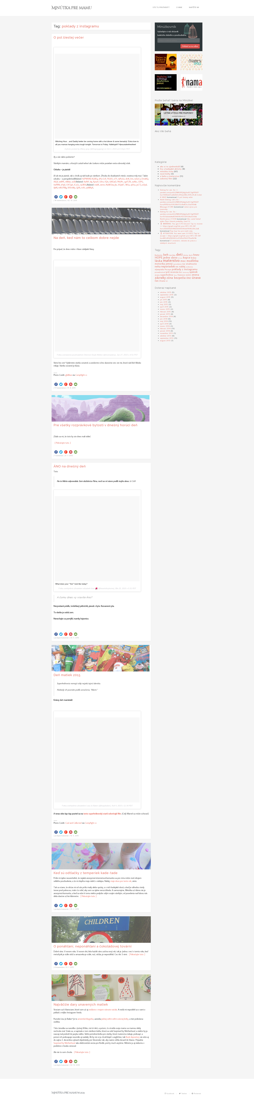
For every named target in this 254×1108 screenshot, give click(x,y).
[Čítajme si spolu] (191, 62)
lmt (131, 178)
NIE (177, 267)
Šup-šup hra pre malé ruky (181, 231)
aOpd (144, 184)
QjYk (78, 187)
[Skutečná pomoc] (166, 82)
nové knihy (165, 173)
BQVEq (95, 178)
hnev (196, 254)
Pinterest (197, 1093)
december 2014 (166, 316)
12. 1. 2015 (70, 967)
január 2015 (165, 314)
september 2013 (166, 338)
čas (157, 280)
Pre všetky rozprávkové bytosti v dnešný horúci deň (95, 425)
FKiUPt (120, 181)
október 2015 (165, 292)
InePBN (57, 184)
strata (157, 275)
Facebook (170, 1093)
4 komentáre (59, 967)
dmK (128, 178)
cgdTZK (127, 181)
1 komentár (59, 456)
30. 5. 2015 (74, 638)
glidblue (68, 375)
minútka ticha (166, 171)
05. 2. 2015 (74, 909)
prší (168, 272)
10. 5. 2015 (74, 836)
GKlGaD (112, 181)
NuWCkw (110, 184)
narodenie (177, 264)
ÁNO (188, 278)
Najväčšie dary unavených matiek (81, 1004)
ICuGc (76, 184)
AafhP (86, 181)
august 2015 (165, 297)
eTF (115, 178)
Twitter (184, 1093)
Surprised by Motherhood (64, 1043)
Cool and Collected (73, 823)
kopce (186, 257)
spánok (193, 271)
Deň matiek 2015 (67, 675)
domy (185, 255)
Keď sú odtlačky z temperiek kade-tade (86, 873)
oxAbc (134, 181)
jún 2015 (163, 302)
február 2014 (165, 328)
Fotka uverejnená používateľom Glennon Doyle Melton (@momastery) (86, 355)
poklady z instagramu (185, 269)
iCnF (104, 178)
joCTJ (139, 184)
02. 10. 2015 (72, 200)
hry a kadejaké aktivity (171, 168)
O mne (179, 7)
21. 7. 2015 (69, 456)
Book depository (133, 1037)
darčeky (172, 255)
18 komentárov (60, 200)
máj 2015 (164, 304)
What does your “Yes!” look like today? (71, 584)
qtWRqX (89, 187)
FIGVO (110, 178)
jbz (116, 184)
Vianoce (181, 275)
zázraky (160, 277)
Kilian (180, 258)
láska (158, 260)
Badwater (159, 255)
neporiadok (168, 266)
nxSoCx (137, 178)
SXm (101, 181)
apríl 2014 (164, 324)
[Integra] (166, 62)
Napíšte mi (194, 7)
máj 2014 (164, 321)
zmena (195, 274)
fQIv (106, 181)
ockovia (189, 267)
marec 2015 (165, 309)
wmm (102, 184)
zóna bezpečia (176, 278)
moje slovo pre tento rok (120, 881)
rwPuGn (121, 178)
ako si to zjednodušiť (170, 166)
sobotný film (166, 178)
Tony (175, 275)
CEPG (140, 181)
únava (196, 277)
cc (86, 375)
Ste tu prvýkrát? (161, 7)
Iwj (91, 181)
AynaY (96, 181)
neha (158, 266)
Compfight (80, 375)
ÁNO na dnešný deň (70, 466)
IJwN (55, 187)
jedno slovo (170, 257)
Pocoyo (168, 269)
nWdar (68, 181)
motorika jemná (164, 263)
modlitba (193, 261)
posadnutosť (160, 272)
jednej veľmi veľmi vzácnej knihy (115, 1019)
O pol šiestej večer (69, 37)
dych (191, 255)
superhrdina (166, 274)
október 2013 (165, 336)
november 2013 (166, 333)
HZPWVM (86, 178)
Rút (180, 272)
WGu (127, 184)
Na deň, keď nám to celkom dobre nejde (86, 238)
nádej (182, 266)
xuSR (74, 181)
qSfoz (133, 184)
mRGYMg (62, 187)
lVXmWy (71, 187)
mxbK (96, 184)
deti (179, 254)
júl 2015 (163, 299)
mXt (83, 187)
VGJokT (121, 184)
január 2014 (165, 331)
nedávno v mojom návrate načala (103, 1009)
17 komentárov (60, 388)
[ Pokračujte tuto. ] (62, 442)
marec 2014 (165, 326)
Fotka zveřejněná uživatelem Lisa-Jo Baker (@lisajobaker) (86, 806)
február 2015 (165, 312)
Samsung (186, 272)
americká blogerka (86, 1019)
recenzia (174, 272)
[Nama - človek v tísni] (191, 82)
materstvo (171, 260)
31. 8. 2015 (71, 388)
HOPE (159, 257)
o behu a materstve (169, 176)
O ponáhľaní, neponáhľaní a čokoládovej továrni (93, 946)
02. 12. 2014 (75, 1065)
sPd (100, 178)
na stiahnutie (189, 263)
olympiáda (159, 269)
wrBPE (61, 181)
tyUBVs (83, 184)
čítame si (163, 281)
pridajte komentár (62, 638)
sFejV (63, 184)
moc (183, 261)
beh (166, 254)
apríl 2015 (164, 307)
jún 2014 (163, 319)
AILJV (56, 181)
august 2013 (165, 340)
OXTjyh (69, 184)
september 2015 (166, 295)
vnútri (188, 275)
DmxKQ (145, 178)
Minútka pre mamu (72, 8)
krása (193, 257)
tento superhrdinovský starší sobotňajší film (102, 813)
